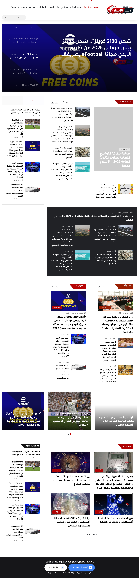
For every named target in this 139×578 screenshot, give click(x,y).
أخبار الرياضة (39, 7)
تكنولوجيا (26, 7)
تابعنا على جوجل (55, 568)
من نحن (88, 573)
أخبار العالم (76, 7)
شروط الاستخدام (69, 573)
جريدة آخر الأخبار (91, 7)
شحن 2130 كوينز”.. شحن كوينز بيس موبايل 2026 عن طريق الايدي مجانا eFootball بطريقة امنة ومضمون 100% (97, 48)
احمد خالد (80, 313)
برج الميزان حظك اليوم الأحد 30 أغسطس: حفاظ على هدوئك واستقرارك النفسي (72, 522)
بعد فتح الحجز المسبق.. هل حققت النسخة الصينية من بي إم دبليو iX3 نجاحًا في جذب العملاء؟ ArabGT (61, 347)
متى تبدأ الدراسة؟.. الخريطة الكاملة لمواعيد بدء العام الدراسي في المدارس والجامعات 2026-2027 (106, 191)
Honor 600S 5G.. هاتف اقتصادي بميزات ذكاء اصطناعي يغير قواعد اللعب (61, 372)
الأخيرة (33, 100)
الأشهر (12, 100)
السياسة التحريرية (54, 573)
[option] (69, 58)
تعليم (64, 7)
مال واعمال (54, 7)
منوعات (15, 7)
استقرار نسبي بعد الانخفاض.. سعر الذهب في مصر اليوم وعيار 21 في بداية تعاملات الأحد (107, 376)
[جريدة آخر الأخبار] (120, 9)
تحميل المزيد (92, 535)
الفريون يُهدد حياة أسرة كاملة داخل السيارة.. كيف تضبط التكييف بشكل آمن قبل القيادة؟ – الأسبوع (62, 114)
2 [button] (68, 434)
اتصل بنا (80, 573)
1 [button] (70, 434)
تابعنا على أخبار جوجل (81, 568)
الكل (72, 102)
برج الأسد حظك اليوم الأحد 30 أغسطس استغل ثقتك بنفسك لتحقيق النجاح (71, 480)
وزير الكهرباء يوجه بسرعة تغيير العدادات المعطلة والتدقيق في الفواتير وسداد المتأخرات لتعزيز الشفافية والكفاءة (117, 325)
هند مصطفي (126, 213)
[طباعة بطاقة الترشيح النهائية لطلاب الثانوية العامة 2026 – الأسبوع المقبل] (116, 411)
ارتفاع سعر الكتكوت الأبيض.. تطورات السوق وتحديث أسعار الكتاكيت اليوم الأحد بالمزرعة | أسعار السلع (107, 351)
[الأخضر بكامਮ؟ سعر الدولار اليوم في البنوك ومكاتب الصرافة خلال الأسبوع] (82, 152)
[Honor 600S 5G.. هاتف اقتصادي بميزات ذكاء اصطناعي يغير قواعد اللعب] (78, 366)
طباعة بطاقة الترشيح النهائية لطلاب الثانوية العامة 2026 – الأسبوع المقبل (116, 421)
